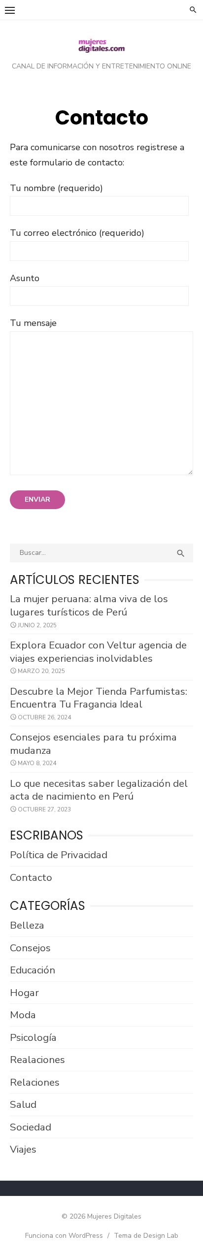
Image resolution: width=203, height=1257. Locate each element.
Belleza (27, 925)
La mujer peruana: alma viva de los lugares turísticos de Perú (89, 605)
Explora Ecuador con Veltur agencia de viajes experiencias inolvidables (98, 651)
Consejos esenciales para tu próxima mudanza (93, 743)
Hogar (24, 992)
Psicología (33, 1037)
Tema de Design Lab (146, 1235)
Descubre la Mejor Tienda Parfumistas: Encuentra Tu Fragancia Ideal (98, 697)
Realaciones (37, 1059)
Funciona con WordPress (64, 1235)
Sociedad (30, 1127)
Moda (23, 1015)
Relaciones (35, 1082)
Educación (32, 970)
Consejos (30, 948)
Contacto (31, 877)
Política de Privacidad (58, 855)
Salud (23, 1104)
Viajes (23, 1149)
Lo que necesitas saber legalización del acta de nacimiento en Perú (99, 790)
